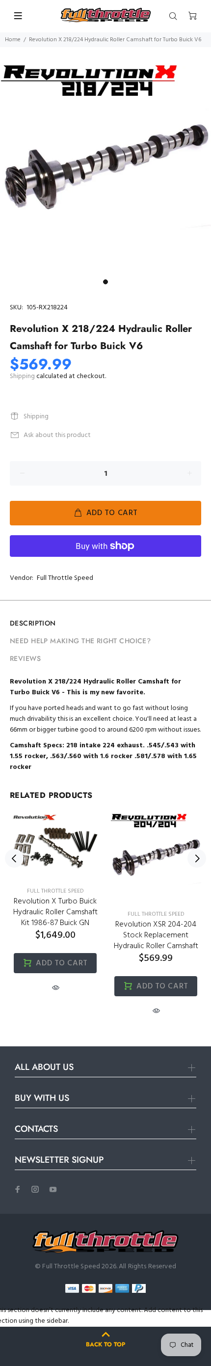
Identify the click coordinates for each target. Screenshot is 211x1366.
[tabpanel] (105, 168)
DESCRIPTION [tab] (33, 623)
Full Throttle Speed (65, 578)
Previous (14, 858)
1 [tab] (105, 281)
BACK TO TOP (105, 1344)
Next (196, 858)
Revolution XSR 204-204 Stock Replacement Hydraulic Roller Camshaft (156, 935)
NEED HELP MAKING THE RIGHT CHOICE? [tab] (80, 641)
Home (13, 40)
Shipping (22, 376)
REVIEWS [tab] (25, 658)
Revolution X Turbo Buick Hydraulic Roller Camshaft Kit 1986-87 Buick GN (55, 912)
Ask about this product (57, 435)
